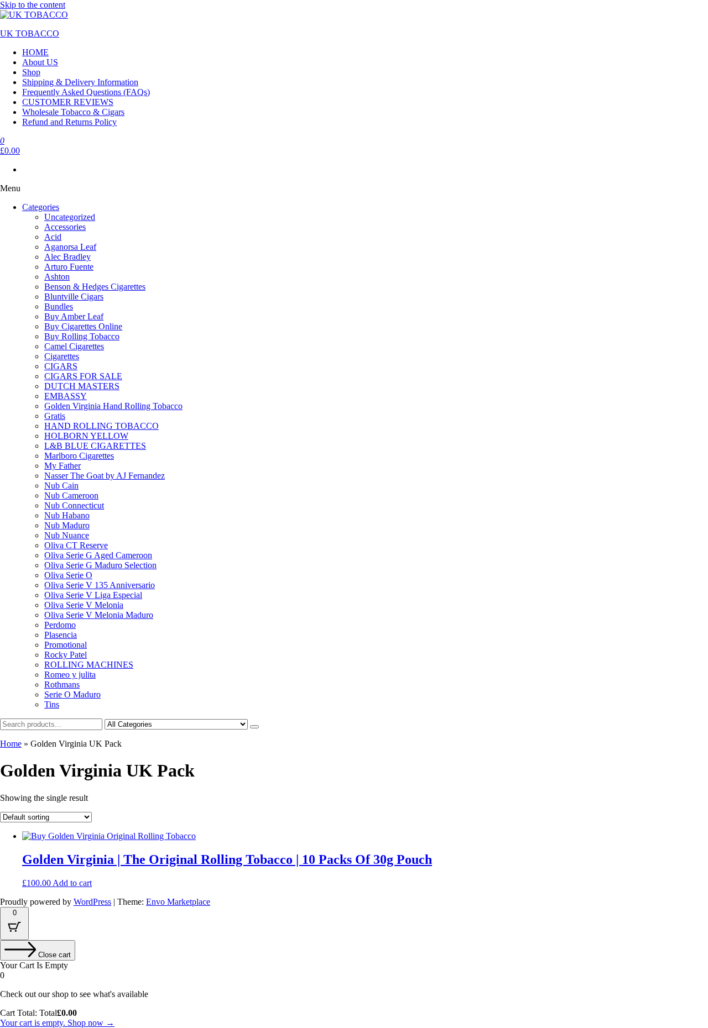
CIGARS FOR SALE (83, 376)
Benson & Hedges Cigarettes (94, 286)
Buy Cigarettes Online (83, 326)
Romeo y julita (70, 674)
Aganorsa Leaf (70, 246)
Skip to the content (32, 4)
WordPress (92, 901)
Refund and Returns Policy (69, 122)
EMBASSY (65, 396)
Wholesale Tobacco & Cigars (73, 112)
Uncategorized (69, 217)
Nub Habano (67, 515)
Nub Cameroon (71, 495)
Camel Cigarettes (74, 346)
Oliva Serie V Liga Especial (93, 595)
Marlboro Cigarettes (79, 455)
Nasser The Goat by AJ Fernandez (104, 475)
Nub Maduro (67, 525)
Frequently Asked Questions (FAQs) (86, 92)
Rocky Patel (65, 654)
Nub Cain (61, 485)
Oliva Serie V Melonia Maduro (98, 615)
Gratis (54, 416)
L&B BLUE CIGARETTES (95, 445)
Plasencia (60, 634)
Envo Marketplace (178, 901)
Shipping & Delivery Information (80, 82)
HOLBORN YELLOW (86, 435)
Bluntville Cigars (73, 296)
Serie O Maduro (72, 694)
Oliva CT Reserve (76, 545)
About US (40, 62)
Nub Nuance (66, 535)
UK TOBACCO (29, 33)
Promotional (65, 644)
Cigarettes (61, 356)
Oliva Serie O (68, 575)
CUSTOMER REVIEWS (67, 102)
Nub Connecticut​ (74, 505)
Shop (31, 72)
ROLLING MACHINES (88, 664)
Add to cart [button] (72, 883)
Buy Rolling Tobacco (81, 336)
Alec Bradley (67, 256)
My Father (62, 465)
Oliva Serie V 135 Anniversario (99, 585)
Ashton (57, 276)
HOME (35, 52)
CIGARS (60, 366)
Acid (52, 237)
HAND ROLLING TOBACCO (101, 426)
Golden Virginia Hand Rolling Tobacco (113, 406)
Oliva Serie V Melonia (83, 605)
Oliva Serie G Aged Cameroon (98, 555)
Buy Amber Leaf (73, 316)
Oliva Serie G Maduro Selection (100, 565)
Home (11, 743)
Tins (51, 704)
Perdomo (60, 625)
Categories (40, 207)
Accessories (65, 227)
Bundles (58, 306)
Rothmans (62, 684)
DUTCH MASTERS (81, 386)
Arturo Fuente (68, 266)
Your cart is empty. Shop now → (57, 1022)
